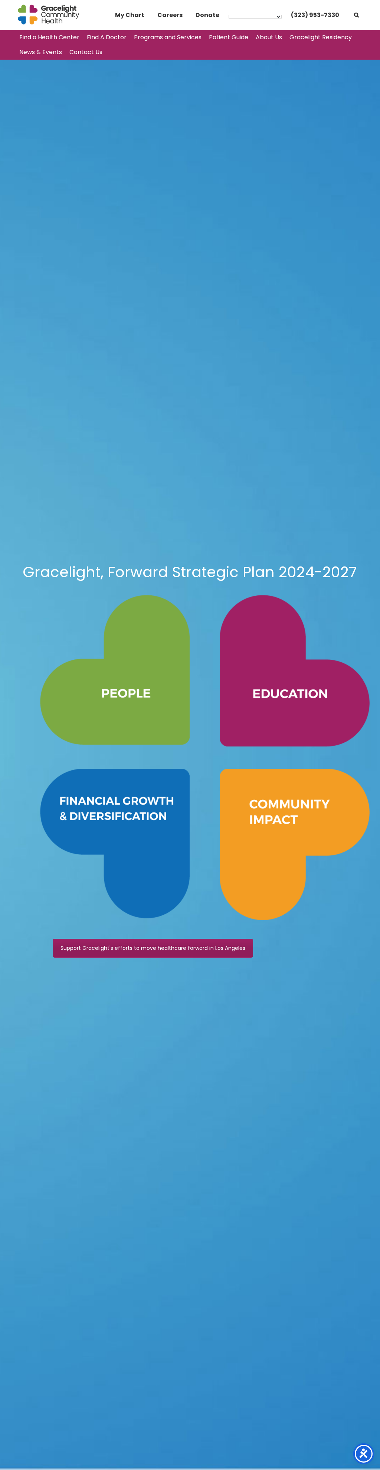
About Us (269, 37)
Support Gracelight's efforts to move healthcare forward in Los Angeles (152, 948)
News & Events (40, 52)
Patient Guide (228, 37)
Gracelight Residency (320, 37)
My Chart (129, 15)
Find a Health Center (49, 37)
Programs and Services (168, 37)
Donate (207, 15)
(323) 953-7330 (315, 15)
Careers (170, 15)
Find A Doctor (107, 37)
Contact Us (85, 52)
